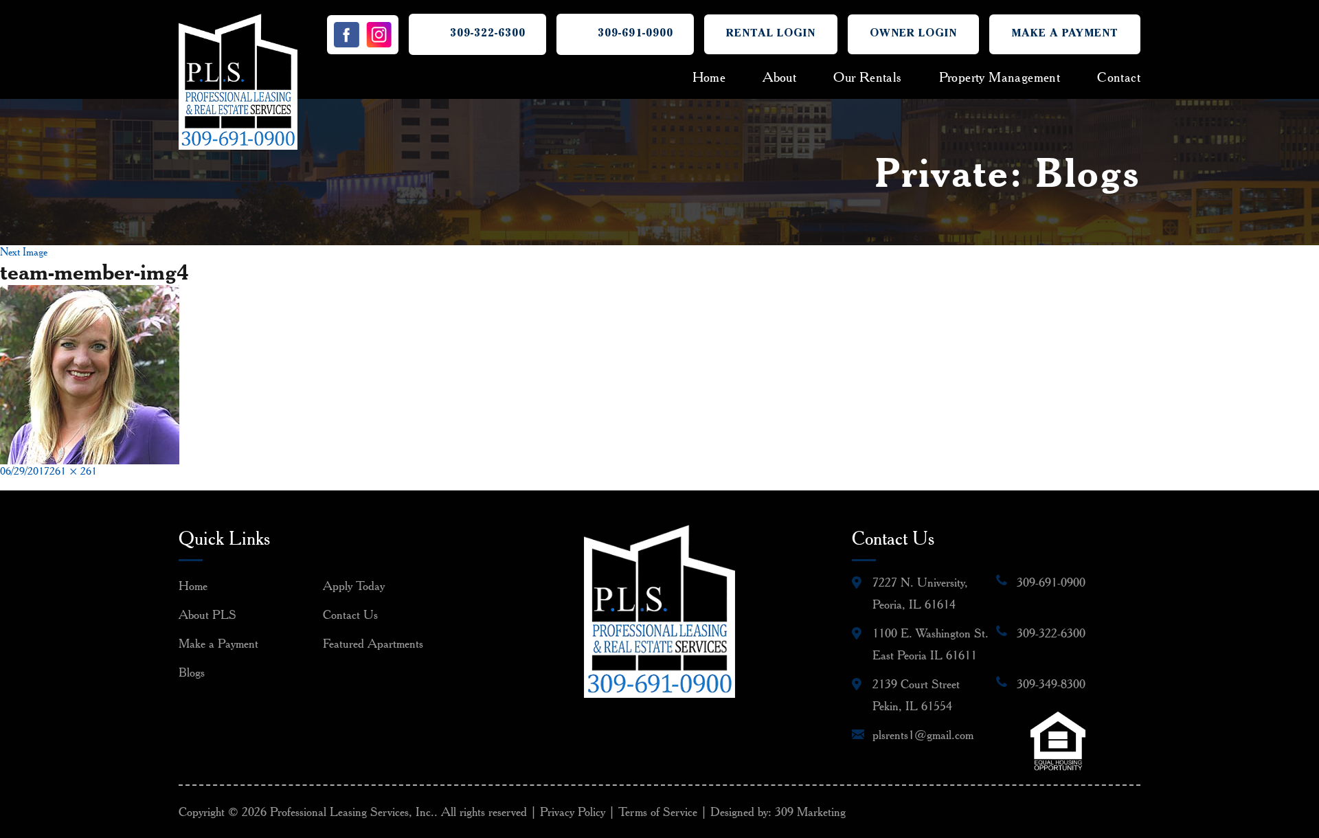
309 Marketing (810, 811)
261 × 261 (73, 470)
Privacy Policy (572, 811)
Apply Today (354, 585)
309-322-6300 (488, 34)
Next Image (23, 251)
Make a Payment (1064, 34)
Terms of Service (657, 811)
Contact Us (350, 614)
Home (709, 77)
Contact (1118, 77)
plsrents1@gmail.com (922, 734)
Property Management (1000, 77)
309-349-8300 (1051, 684)
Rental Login (770, 34)
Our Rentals (867, 77)
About (779, 77)
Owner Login (913, 34)
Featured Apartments (373, 643)
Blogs (192, 672)
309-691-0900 (635, 34)
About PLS (207, 614)
